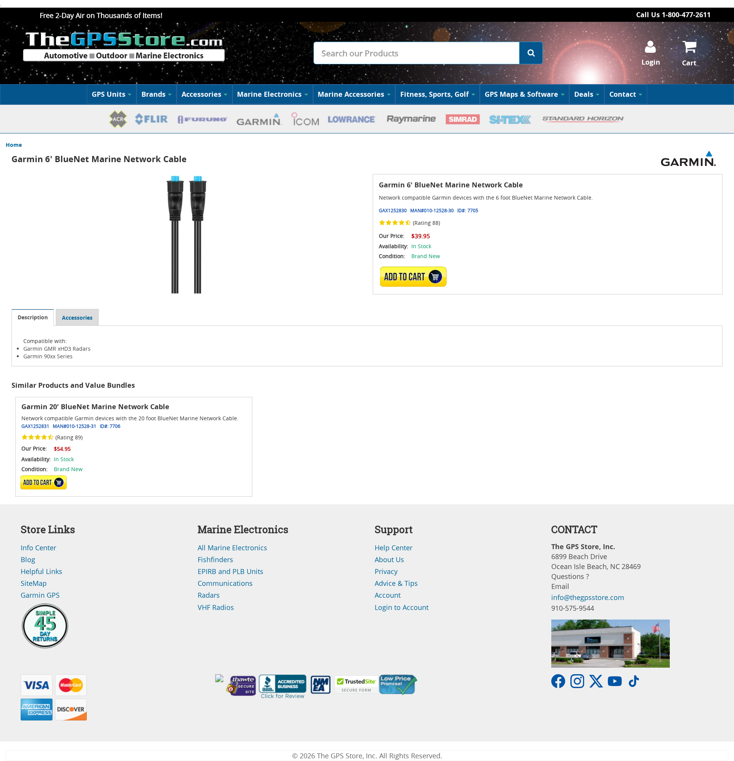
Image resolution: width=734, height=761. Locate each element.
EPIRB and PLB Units (230, 571)
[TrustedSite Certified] (356, 684)
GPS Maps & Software (521, 94)
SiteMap (34, 583)
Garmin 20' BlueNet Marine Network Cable (95, 406)
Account (388, 595)
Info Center (38, 547)
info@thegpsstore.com (587, 597)
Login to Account (402, 607)
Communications (225, 583)
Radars (209, 595)
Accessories (201, 94)
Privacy (386, 571)
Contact (622, 94)
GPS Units (108, 94)
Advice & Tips (396, 583)
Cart (689, 63)
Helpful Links (41, 571)
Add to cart (415, 276)
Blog (28, 559)
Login (650, 62)
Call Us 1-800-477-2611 (673, 15)
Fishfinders (215, 559)
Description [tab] (33, 317)
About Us (389, 559)
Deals (583, 94)
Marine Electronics (269, 94)
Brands (153, 94)
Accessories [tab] (77, 317)
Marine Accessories (351, 94)
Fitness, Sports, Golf (434, 94)
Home (14, 144)
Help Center (393, 547)
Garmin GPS (40, 595)
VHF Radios (216, 607)
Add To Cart (43, 482)
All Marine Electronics (232, 547)
